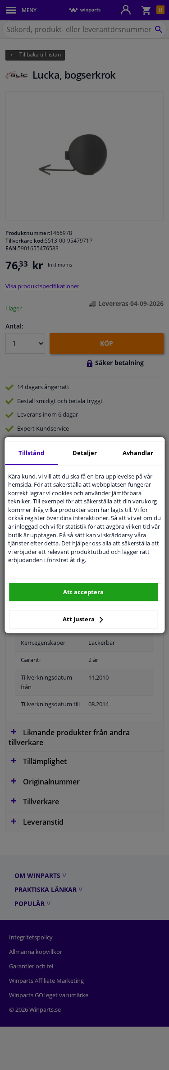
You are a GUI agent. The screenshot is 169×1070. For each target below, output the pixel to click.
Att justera (79, 619)
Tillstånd (31, 453)
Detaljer (85, 453)
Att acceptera (83, 592)
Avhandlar (138, 453)
